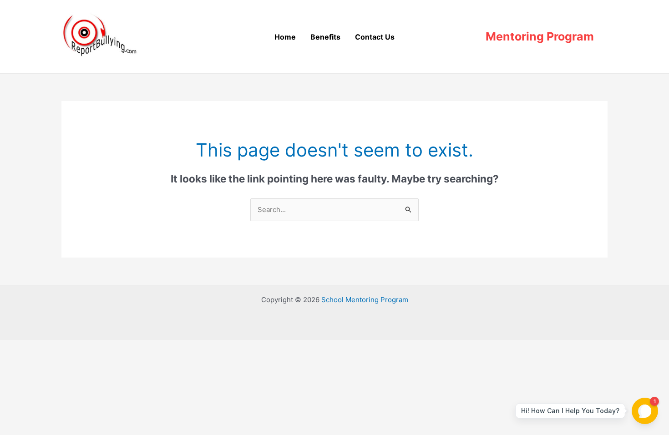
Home (285, 36)
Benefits (325, 36)
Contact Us (375, 36)
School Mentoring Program (364, 299)
